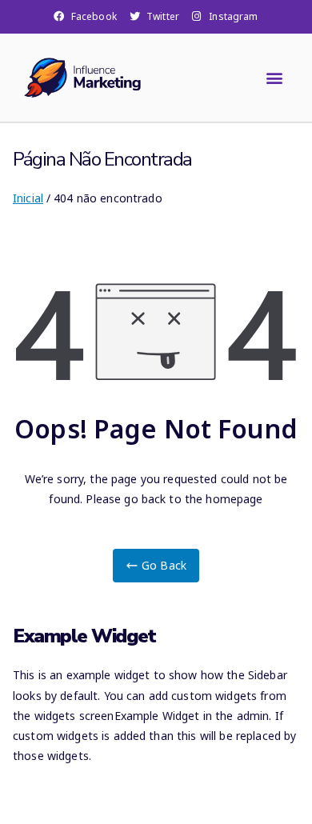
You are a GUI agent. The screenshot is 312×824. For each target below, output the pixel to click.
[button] (275, 77)
